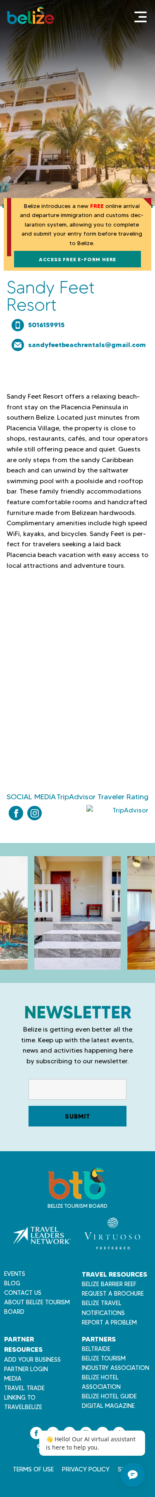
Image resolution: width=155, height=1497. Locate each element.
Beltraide (96, 1349)
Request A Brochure (113, 1293)
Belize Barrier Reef (109, 1284)
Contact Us (22, 1292)
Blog (12, 1283)
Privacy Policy (86, 1469)
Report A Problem (109, 1322)
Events (14, 1273)
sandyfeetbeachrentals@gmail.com (87, 344)
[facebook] (16, 813)
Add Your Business (32, 1359)
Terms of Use (33, 1469)
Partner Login (26, 1369)
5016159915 (46, 325)
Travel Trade (24, 1388)
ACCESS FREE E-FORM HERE (77, 259)
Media (12, 1378)
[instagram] (34, 813)
